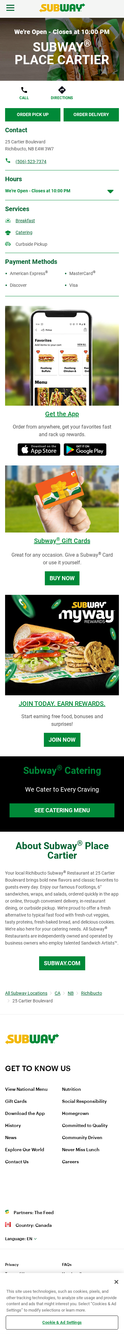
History (13, 1126)
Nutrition (71, 1089)
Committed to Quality (85, 1126)
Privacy (12, 1265)
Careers (70, 1162)
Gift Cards (16, 1101)
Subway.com (62, 963)
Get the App (62, 414)
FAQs (67, 1265)
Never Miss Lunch (81, 1150)
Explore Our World (24, 1150)
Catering (24, 232)
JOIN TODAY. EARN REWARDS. (62, 703)
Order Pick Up (33, 114)
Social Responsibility (84, 1101)
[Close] (116, 1282)
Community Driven (82, 1138)
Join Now (62, 739)
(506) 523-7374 (31, 161)
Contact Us (17, 1162)
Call (24, 98)
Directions (62, 98)
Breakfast (25, 220)
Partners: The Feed (34, 1213)
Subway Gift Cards (62, 541)
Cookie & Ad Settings (62, 1322)
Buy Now (62, 578)
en (18, 1239)
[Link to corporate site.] (32, 1059)
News (11, 1138)
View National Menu (26, 1089)
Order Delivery (91, 114)
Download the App (25, 1113)
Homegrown (75, 1113)
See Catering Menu (62, 810)
